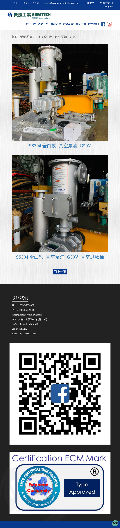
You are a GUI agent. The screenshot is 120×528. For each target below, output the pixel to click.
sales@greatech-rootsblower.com (61, 3)
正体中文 (89, 3)
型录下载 (81, 24)
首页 (15, 37)
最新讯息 (55, 24)
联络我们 (93, 24)
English (109, 6)
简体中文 (105, 3)
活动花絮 (68, 24)
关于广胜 (30, 24)
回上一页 (60, 272)
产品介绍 (43, 24)
